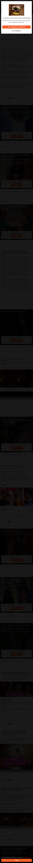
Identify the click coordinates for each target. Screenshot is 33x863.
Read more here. (27, 857)
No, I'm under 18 (16, 31)
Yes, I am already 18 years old (16, 27)
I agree (17, 860)
